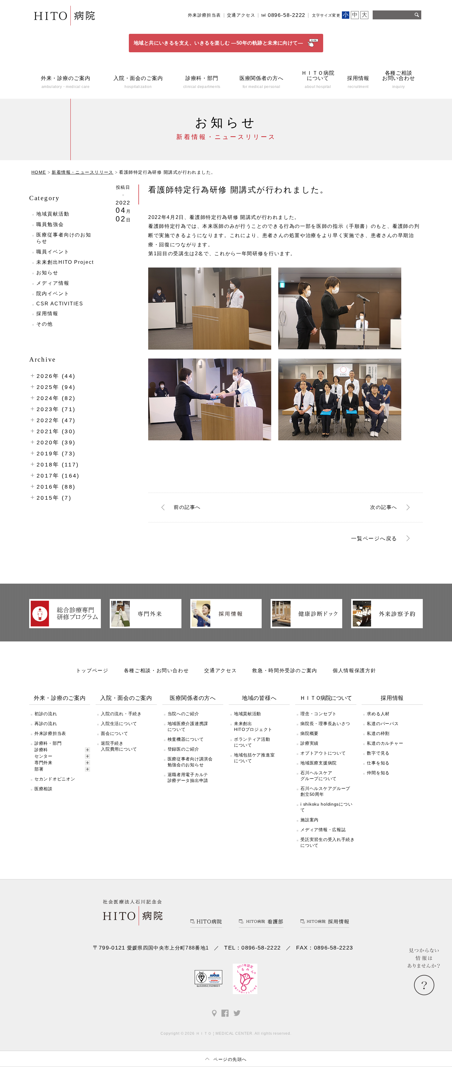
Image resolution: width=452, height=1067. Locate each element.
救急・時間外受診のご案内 (284, 670)
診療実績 (309, 743)
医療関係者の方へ (193, 698)
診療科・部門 (47, 743)
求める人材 (378, 713)
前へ (187, 507)
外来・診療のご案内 (60, 698)
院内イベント (52, 293)
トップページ (92, 670)
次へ (383, 507)
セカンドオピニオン (54, 778)
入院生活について (119, 723)
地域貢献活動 (52, 213)
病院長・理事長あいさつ (325, 723)
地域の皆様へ (259, 698)
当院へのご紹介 (183, 713)
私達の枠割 (378, 733)
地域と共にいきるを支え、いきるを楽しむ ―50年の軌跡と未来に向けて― (218, 43)
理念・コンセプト (318, 713)
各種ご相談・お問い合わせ (156, 670)
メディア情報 (52, 283)
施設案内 (309, 819)
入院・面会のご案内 (126, 698)
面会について (114, 733)
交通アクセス (241, 15)
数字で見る (378, 753)
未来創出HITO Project (65, 262)
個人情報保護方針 (354, 670)
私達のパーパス (382, 723)
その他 (44, 324)
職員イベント (52, 251)
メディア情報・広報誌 (323, 829)
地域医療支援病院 (318, 762)
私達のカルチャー (385, 743)
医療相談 (43, 788)
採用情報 (47, 313)
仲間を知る (378, 772)
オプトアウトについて (323, 753)
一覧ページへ (374, 538)
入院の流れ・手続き (121, 713)
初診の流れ (45, 713)
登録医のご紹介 (183, 749)
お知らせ (47, 272)
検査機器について (186, 739)
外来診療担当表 (204, 15)
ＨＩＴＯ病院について (326, 698)
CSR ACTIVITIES (59, 303)
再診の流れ (45, 723)
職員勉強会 (50, 224)
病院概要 (309, 733)
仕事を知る (378, 762)
